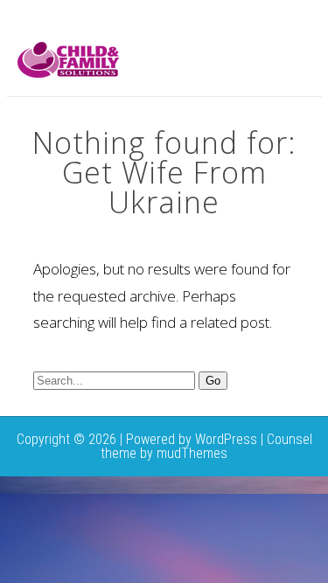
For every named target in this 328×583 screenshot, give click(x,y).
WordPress (226, 439)
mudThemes (192, 453)
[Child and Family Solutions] (68, 72)
